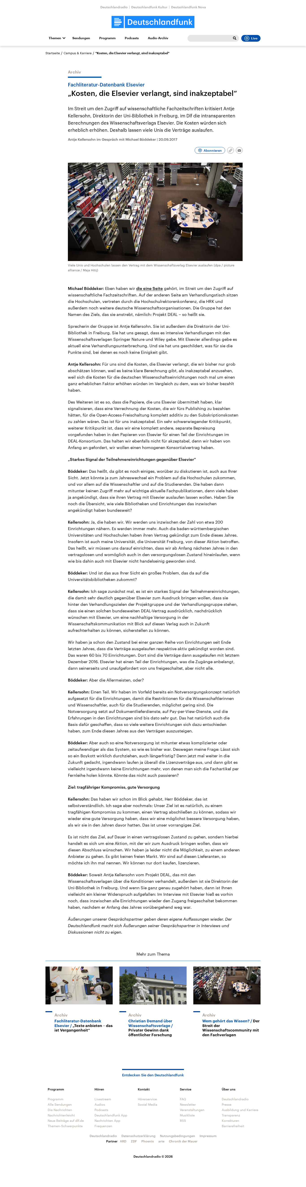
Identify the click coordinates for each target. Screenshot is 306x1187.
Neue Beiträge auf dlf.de (66, 1120)
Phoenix (147, 1141)
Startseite (52, 53)
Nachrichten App (107, 1120)
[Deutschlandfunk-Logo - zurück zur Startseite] (153, 22)
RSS (183, 1120)
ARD (123, 1141)
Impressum (208, 1136)
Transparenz (231, 1115)
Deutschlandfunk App (111, 1115)
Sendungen (81, 38)
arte (161, 1141)
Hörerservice (147, 1099)
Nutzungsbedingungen (177, 1136)
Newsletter (188, 1104)
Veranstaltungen (192, 1110)
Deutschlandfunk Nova (188, 7)
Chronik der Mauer (183, 1141)
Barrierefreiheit (233, 1126)
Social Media (147, 1104)
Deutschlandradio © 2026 (153, 1156)
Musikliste (187, 1115)
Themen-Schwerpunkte (65, 1126)
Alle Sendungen (60, 1104)
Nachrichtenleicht (61, 1115)
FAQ (183, 1099)
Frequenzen (103, 1126)
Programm (107, 38)
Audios (100, 1104)
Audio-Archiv (158, 38)
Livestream (103, 1099)
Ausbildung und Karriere (240, 1110)
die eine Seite (149, 288)
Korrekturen (230, 1120)
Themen (55, 38)
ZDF (134, 1141)
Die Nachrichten (60, 1110)
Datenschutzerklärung (138, 1136)
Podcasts (132, 38)
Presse (226, 1104)
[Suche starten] (234, 38)
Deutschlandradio (114, 7)
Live (254, 38)
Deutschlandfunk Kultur (149, 7)
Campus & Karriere (78, 53)
